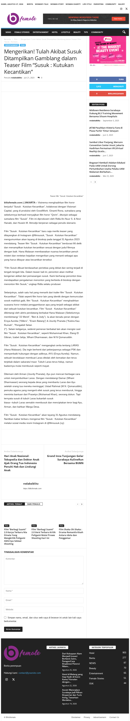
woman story (57, 4)
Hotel (55, 32)
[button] (124, 32)
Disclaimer (75, 717)
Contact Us (114, 717)
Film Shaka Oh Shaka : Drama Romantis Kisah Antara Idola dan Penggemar (71, 534)
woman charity (73, 4)
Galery (121, 4)
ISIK (91, 683)
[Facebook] (7, 86)
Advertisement (99, 717)
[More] (38, 86)
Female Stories (21, 32)
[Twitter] (126, 9)
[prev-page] (77, 504)
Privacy (87, 717)
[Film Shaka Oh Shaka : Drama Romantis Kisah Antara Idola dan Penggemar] (71, 518)
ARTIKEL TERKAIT (14, 504)
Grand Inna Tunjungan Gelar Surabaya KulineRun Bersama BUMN (65, 459)
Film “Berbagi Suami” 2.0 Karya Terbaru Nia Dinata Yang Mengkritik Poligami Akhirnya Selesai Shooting (15, 536)
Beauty (77, 32)
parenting (98, 4)
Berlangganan (116, 93)
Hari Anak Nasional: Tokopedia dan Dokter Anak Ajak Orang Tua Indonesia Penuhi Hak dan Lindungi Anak (21, 463)
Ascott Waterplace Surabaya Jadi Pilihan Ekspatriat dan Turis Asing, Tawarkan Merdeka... (72, 694)
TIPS (86, 32)
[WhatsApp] (23, 86)
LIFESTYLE (65, 32)
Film (15, 39)
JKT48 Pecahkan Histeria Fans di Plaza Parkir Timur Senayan (106, 129)
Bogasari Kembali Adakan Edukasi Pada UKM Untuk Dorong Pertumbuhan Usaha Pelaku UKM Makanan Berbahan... (107, 167)
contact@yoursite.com (30, 673)
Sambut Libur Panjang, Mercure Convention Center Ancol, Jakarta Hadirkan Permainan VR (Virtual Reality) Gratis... (106, 147)
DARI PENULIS (33, 504)
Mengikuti (118, 86)
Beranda (7, 39)
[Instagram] (121, 9)
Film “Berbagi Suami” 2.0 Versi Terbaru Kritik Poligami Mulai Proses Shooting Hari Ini (43, 534)
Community (97, 32)
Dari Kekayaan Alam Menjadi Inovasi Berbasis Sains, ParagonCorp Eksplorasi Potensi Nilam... (72, 660)
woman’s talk (41, 4)
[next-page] (81, 504)
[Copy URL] (30, 86)
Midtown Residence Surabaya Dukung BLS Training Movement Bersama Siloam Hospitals (106, 113)
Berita (30, 4)
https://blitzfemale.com (32, 488)
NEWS (8, 32)
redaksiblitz (16, 77)
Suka (121, 79)
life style (87, 4)
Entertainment (40, 32)
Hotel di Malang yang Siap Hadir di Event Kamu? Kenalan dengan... (72, 678)
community (110, 4)
